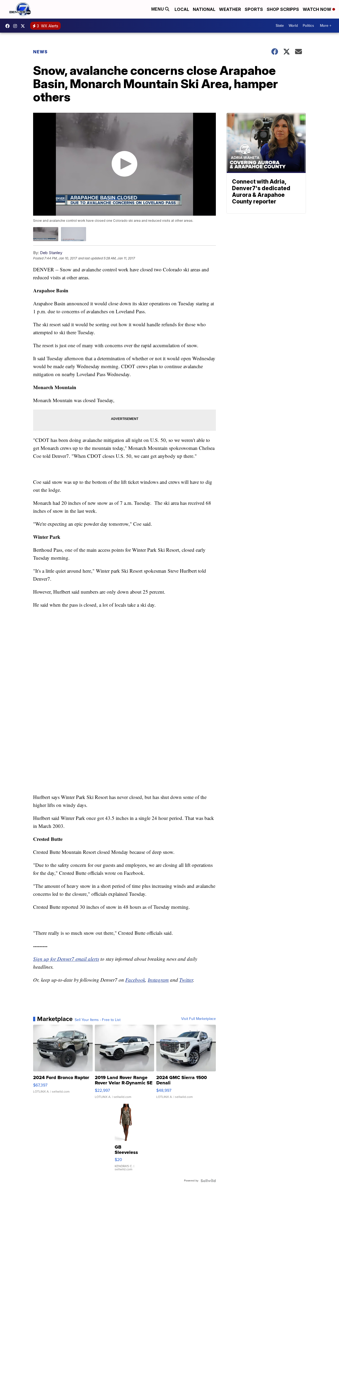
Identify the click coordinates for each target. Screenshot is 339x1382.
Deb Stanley (51, 252)
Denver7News (8, 26)
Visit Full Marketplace (198, 1019)
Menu (158, 9)
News (40, 51)
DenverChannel (24, 26)
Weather (230, 9)
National (204, 9)
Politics (308, 25)
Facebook (135, 979)
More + (325, 25)
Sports (254, 9)
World (293, 25)
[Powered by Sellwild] (208, 1181)
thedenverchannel (16, 26)
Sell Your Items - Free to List (98, 1020)
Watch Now (317, 9)
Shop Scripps (283, 9)
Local (182, 9)
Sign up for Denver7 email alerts (66, 958)
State (280, 25)
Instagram (158, 979)
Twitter (186, 979)
